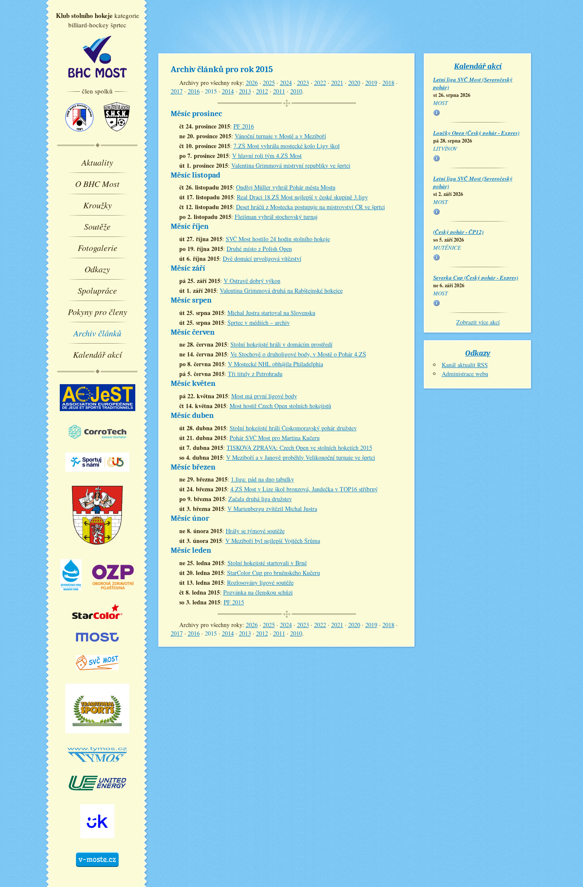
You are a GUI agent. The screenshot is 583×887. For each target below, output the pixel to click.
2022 (320, 83)
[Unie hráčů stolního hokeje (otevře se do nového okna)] (79, 135)
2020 (354, 83)
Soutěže (97, 226)
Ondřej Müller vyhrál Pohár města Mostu (285, 187)
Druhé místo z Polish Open (259, 249)
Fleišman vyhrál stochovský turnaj (276, 217)
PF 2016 (243, 126)
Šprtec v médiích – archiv (258, 322)
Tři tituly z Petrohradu (255, 374)
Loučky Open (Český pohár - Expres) (476, 133)
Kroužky (97, 204)
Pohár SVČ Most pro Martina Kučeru (275, 438)
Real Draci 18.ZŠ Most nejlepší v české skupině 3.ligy (302, 197)
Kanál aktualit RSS (465, 365)
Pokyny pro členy (97, 311)
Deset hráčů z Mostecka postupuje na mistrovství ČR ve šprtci (310, 207)
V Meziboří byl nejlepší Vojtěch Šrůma (272, 541)
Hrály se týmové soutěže (255, 531)
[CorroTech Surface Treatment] (97, 442)
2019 (371, 83)
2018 (388, 83)
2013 (245, 91)
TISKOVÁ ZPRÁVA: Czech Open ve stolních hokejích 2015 (299, 448)
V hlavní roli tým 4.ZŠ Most (267, 156)
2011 (279, 91)
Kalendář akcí (97, 354)
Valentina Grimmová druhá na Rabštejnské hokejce (281, 290)
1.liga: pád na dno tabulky (262, 479)
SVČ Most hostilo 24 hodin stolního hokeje (278, 239)
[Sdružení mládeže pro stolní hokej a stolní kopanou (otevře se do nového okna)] (116, 135)
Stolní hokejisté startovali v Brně (267, 563)
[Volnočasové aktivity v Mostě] (97, 871)
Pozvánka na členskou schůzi (258, 592)
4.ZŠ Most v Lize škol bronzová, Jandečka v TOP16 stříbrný (304, 489)
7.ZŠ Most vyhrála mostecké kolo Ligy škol (286, 146)
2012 (262, 91)
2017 (177, 91)
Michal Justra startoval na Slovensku (271, 313)
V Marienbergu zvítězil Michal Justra (272, 509)
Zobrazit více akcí (478, 322)
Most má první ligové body (264, 396)
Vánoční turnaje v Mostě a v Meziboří (280, 136)
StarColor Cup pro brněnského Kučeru (273, 573)
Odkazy (97, 268)
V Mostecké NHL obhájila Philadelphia (275, 364)
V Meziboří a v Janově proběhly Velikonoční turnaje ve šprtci (300, 457)
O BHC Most (97, 183)
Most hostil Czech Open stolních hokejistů (280, 406)
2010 (296, 91)
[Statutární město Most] (97, 645)
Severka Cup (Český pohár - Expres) (475, 277)
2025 (269, 83)
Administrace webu (465, 374)
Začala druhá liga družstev (260, 499)
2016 (194, 91)
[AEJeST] (97, 415)
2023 (303, 83)
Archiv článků (97, 332)
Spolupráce (97, 290)
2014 (228, 91)
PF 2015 (234, 602)
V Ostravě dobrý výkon (252, 281)
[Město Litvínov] (97, 549)
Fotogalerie (97, 247)
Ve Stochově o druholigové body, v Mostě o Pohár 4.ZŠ (298, 354)
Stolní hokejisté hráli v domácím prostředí (281, 344)
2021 (337, 83)
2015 (211, 91)
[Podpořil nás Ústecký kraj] (97, 842)
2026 (252, 83)
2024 (286, 83)
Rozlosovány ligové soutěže (260, 582)
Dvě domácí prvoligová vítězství (262, 258)
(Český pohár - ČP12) (458, 232)
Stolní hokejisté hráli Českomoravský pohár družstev (293, 428)
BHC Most (97, 57)
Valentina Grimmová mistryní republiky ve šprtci (290, 165)
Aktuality (97, 162)
